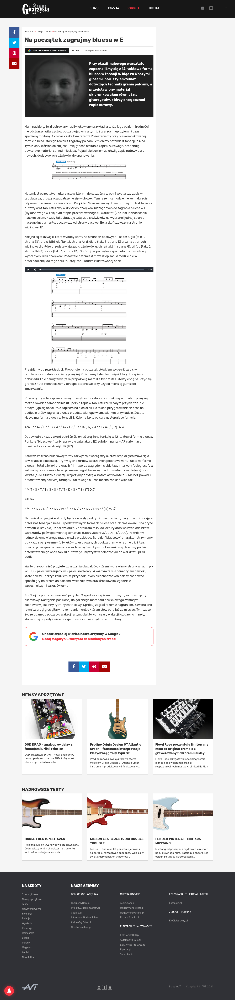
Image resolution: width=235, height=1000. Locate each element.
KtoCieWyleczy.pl (178, 920)
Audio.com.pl (127, 903)
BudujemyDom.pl (80, 903)
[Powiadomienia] (9, 991)
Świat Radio (126, 954)
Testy (25, 904)
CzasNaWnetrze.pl (81, 927)
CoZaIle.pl (76, 912)
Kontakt (155, 8)
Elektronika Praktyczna (132, 944)
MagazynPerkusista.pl (132, 912)
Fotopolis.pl (175, 903)
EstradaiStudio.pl (129, 917)
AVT (204, 986)
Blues (75, 50)
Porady (26, 942)
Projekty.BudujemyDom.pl (85, 907)
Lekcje (25, 937)
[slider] (92, 269)
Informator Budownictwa (84, 917)
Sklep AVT (175, 986)
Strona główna (30, 894)
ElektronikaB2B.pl (129, 935)
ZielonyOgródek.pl (81, 922)
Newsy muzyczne (31, 908)
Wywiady (27, 923)
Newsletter (28, 957)
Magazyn (27, 947)
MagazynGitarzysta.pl (132, 907)
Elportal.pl (125, 949)
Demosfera (28, 933)
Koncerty (27, 913)
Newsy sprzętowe (32, 899)
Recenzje (27, 928)
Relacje (26, 918)
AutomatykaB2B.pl (130, 940)
